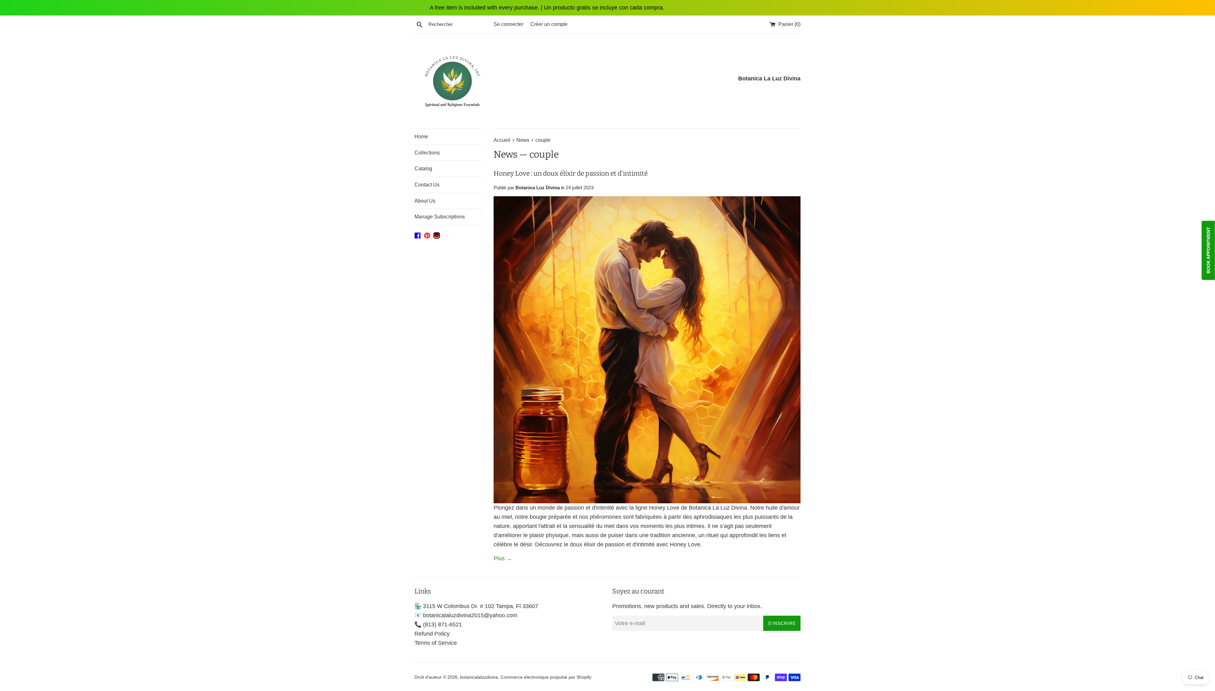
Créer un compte (549, 24)
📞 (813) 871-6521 (438, 624)
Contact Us (426, 184)
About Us (424, 201)
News (505, 154)
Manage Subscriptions (439, 216)
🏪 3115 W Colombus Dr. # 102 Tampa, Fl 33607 (476, 606)
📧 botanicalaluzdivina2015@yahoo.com (465, 615)
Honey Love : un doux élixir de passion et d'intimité (571, 173)
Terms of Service (435, 643)
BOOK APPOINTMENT (1208, 250)
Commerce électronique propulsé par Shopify (546, 677)
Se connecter (508, 24)
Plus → (503, 558)
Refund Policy (432, 634)
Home (421, 136)
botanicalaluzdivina (479, 677)
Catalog (423, 168)
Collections (427, 152)
